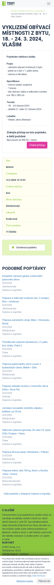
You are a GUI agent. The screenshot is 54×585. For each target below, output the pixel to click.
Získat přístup (37, 145)
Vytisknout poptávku (26, 247)
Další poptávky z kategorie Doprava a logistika (27, 493)
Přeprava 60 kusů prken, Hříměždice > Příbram (25, 452)
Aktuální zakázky (18, 11)
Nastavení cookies (25, 581)
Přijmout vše (44, 581)
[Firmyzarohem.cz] (8, 3)
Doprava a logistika (35, 11)
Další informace (38, 576)
